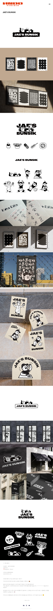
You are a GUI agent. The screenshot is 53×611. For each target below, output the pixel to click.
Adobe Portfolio (29, 608)
